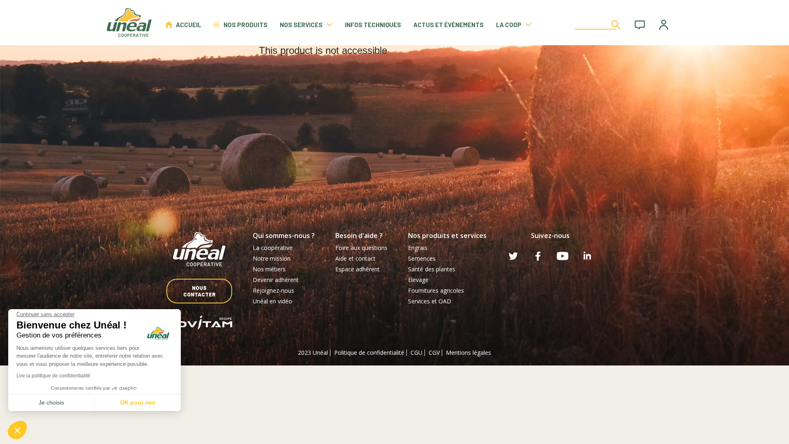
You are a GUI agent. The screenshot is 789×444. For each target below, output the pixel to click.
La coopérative (273, 248)
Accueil (188, 24)
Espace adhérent (357, 269)
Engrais (417, 248)
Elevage (418, 280)
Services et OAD (429, 301)
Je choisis (51, 402)
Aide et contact (355, 258)
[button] (17, 430)
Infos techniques (373, 24)
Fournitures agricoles (436, 290)
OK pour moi (137, 402)
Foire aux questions (361, 248)
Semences (422, 258)
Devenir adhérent (276, 280)
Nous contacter (199, 291)
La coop (508, 24)
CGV (434, 352)
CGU (416, 352)
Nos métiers (269, 269)
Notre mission (272, 258)
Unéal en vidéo (272, 301)
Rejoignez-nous (273, 290)
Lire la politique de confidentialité (53, 376)
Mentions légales (468, 352)
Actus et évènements (448, 24)
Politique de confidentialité (369, 352)
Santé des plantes (431, 269)
